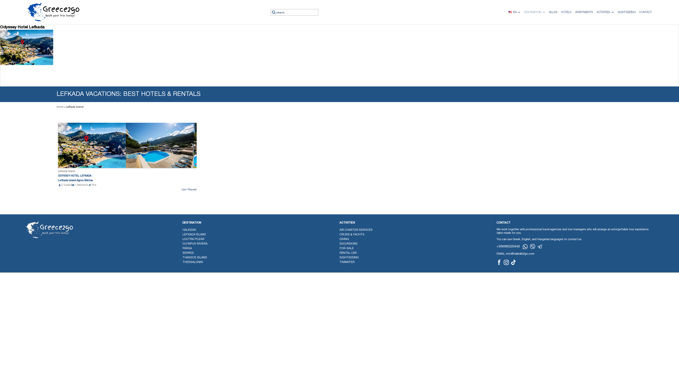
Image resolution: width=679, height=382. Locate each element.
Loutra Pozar (193, 239)
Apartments (584, 12)
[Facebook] (499, 262)
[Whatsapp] (525, 246)
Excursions (349, 244)
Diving (344, 239)
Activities (603, 12)
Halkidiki (189, 230)
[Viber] (532, 246)
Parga (187, 248)
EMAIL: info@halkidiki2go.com (515, 254)
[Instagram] (506, 262)
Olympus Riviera (194, 244)
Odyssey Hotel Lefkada (74, 176)
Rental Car (348, 253)
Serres (188, 253)
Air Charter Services (356, 230)
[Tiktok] (513, 262)
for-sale (347, 248)
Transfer (347, 262)
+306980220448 (508, 246)
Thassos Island (194, 257)
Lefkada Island (194, 234)
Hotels (566, 12)
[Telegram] (540, 246)
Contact (645, 12)
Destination (532, 12)
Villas (553, 12)
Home (60, 106)
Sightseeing (627, 12)
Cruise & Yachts (352, 234)
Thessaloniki (192, 262)
